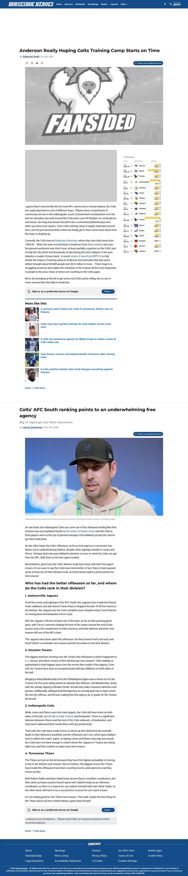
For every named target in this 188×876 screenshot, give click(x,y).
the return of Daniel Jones (80, 531)
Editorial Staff (31, 56)
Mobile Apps (155, 850)
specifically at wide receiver (58, 716)
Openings (60, 850)
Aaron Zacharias (32, 427)
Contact (96, 850)
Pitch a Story (62, 855)
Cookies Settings (127, 860)
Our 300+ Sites (126, 850)
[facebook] (165, 4)
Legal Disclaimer (34, 860)
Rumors (69, 4)
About (28, 850)
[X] (171, 4)
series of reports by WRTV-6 (86, 256)
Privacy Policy (99, 855)
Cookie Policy (155, 855)
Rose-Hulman (95, 244)
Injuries (114, 4)
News (59, 4)
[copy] (42, 63)
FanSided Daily (33, 855)
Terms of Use (125, 855)
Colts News (39, 388)
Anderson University (66, 240)
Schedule (80, 4)
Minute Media (22, 868)
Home (28, 388)
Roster (104, 4)
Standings (93, 4)
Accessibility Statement (68, 860)
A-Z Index (97, 860)
